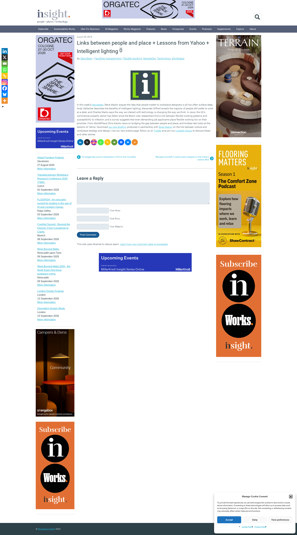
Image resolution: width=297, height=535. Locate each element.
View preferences (280, 519)
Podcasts (207, 29)
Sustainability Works (64, 29)
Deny (254, 519)
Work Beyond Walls (48, 249)
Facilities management (108, 58)
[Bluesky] (128, 142)
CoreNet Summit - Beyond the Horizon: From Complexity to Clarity (53, 228)
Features (150, 29)
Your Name (115, 210)
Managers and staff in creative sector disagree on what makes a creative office (182, 158)
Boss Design (165, 127)
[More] (135, 142)
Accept (229, 519)
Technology (164, 58)
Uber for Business (90, 29)
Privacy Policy (260, 527)
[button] (290, 496)
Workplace (178, 58)
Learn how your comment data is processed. (144, 244)
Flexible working (132, 58)
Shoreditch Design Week (51, 308)
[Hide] (3, 106)
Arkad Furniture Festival (50, 157)
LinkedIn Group (184, 130)
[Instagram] (94, 142)
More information (46, 168)
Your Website (116, 226)
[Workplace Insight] (53, 15)
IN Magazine (111, 29)
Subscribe (43, 29)
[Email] (114, 142)
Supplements (224, 29)
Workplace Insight (46, 529)
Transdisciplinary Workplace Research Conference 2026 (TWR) (52, 179)
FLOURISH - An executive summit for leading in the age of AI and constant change (54, 203)
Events (192, 29)
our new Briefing (117, 127)
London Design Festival (50, 291)
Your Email (115, 218)
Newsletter (149, 58)
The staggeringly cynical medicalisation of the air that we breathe (109, 157)
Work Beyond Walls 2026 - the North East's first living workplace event (53, 270)
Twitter (157, 130)
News (164, 29)
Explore (240, 29)
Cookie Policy (247, 527)
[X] (87, 142)
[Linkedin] (80, 142)
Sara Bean (86, 58)
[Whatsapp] (101, 142)
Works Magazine (132, 29)
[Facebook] (121, 142)
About (253, 29)
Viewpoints (178, 29)
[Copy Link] (107, 142)
